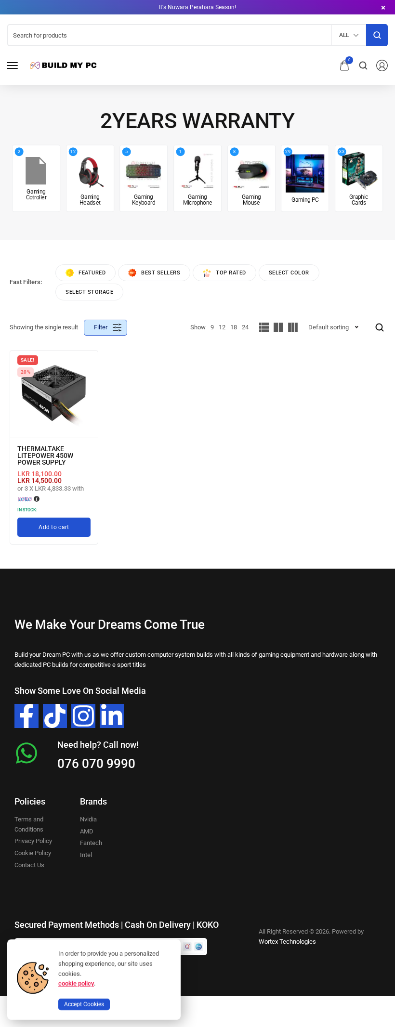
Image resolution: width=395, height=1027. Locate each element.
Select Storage (89, 292)
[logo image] (62, 64)
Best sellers (160, 273)
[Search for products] (377, 35)
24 (245, 327)
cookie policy (76, 983)
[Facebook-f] (26, 716)
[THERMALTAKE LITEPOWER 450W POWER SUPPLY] (54, 394)
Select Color (289, 273)
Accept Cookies (84, 1004)
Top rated (231, 273)
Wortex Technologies (287, 941)
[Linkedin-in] (112, 716)
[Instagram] (83, 716)
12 (222, 327)
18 (233, 327)
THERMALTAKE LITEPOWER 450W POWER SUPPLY (45, 455)
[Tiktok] (55, 716)
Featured (92, 273)
